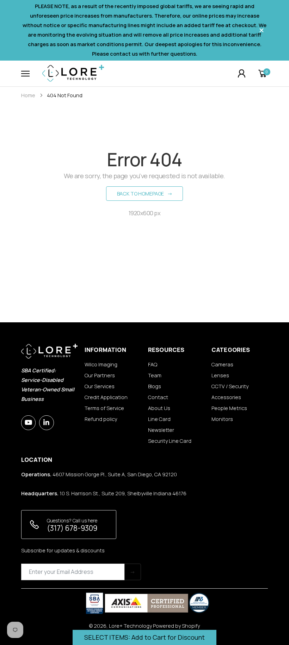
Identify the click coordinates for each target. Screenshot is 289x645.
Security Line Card (169, 441)
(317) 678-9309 (72, 528)
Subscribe (132, 572)
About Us (159, 408)
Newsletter (161, 430)
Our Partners (100, 375)
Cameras (222, 364)
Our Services (100, 386)
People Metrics (229, 408)
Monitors (222, 419)
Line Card (159, 419)
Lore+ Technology (130, 625)
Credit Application (106, 397)
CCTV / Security (229, 386)
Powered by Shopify (176, 625)
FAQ (152, 364)
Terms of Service (104, 408)
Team (154, 375)
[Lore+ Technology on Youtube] (28, 422)
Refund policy (101, 419)
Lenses (220, 375)
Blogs (154, 386)
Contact (158, 397)
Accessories (226, 397)
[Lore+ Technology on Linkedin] (46, 422)
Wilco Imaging (101, 364)
